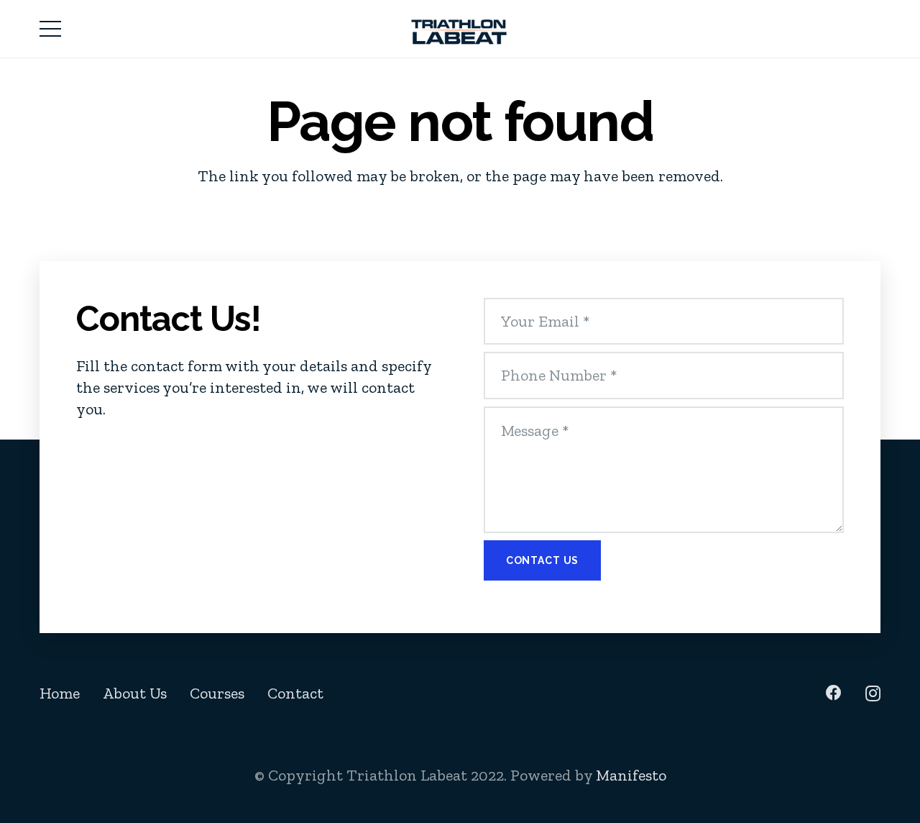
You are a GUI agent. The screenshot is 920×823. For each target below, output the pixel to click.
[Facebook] (834, 693)
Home (60, 693)
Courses (217, 693)
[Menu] (50, 29)
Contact (295, 693)
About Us (135, 693)
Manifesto (631, 775)
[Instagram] (872, 693)
